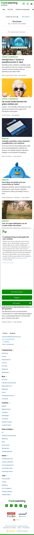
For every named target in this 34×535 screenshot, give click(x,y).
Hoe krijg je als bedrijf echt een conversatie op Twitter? (13, 183)
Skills (3, 442)
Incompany (5, 418)
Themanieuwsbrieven (8, 395)
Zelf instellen (16, 303)
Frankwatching (7, 350)
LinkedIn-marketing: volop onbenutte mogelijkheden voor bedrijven (16, 142)
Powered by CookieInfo (8, 262)
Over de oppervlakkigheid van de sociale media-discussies (14, 224)
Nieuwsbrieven (6, 359)
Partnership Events (7, 471)
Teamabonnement (7, 451)
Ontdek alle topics (11, 17)
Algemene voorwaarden (9, 527)
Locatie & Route (6, 425)
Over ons (4, 363)
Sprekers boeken (7, 422)
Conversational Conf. (8, 465)
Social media (5, 445)
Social (3, 392)
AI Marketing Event (7, 458)
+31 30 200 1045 (9, 339)
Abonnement (5, 448)
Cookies (19, 527)
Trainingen (5, 412)
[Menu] (31, 4)
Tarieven (6, 341)
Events (4, 455)
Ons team (4, 366)
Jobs (3, 475)
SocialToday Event (7, 468)
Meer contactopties (8, 344)
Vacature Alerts (6, 494)
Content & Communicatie (23, 9)
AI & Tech (10, 9)
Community (5, 399)
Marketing (5, 389)
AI (2, 432)
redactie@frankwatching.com (12, 336)
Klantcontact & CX (7, 386)
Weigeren (17, 297)
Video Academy (7, 429)
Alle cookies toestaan (17, 292)
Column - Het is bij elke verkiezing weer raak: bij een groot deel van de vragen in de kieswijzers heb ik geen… (16, 109)
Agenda (4, 406)
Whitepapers (5, 372)
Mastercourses (6, 409)
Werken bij (5, 369)
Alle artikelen (25, 17)
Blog (3, 9)
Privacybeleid (26, 527)
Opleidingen (5, 415)
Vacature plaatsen (7, 491)
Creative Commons (23, 526)
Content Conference (7, 462)
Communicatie (6, 478)
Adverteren (5, 353)
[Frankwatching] (9, 3)
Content (4, 482)
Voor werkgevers (7, 488)
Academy (5, 403)
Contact (4, 356)
